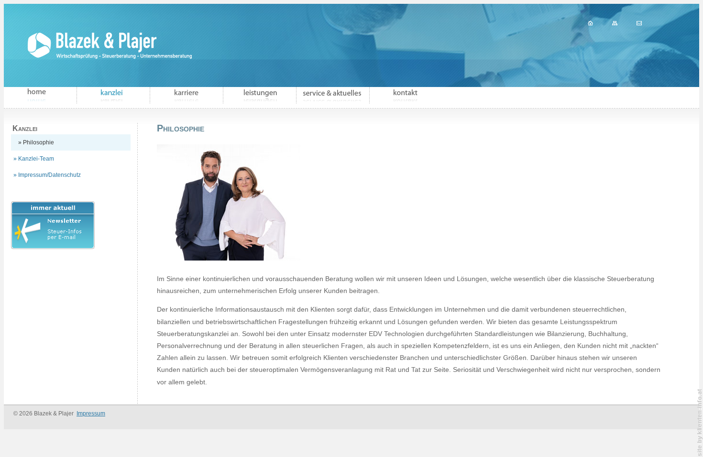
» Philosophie (36, 142)
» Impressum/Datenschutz (47, 175)
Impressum (91, 413)
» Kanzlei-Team (33, 158)
